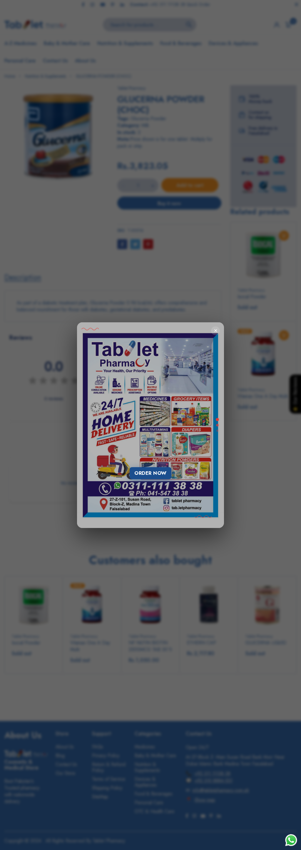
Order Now (150, 473)
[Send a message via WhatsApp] (291, 840)
